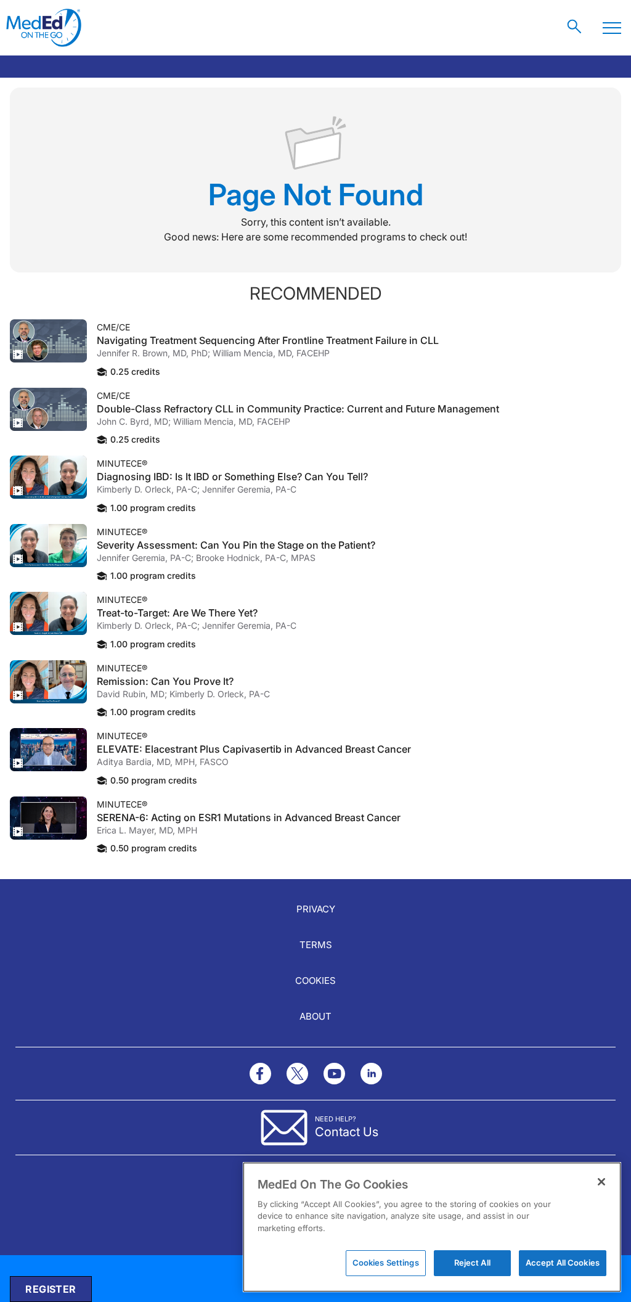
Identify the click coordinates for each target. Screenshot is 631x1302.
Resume (48, 340)
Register (50, 1289)
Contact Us (346, 1131)
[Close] (601, 1181)
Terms (315, 945)
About (315, 1016)
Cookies (315, 980)
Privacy (315, 909)
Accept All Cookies (563, 1262)
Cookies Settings (385, 1262)
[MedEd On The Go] (43, 28)
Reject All (472, 1262)
